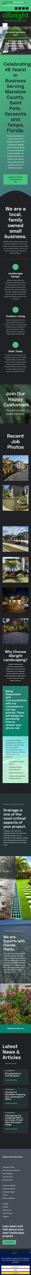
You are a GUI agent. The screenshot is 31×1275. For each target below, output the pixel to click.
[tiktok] (27, 8)
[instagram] (23, 8)
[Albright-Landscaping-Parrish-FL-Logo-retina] (15, 12)
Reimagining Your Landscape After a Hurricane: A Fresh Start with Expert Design (14, 1120)
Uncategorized (10, 1070)
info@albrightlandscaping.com (13, 5)
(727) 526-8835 (18, 2)
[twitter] (19, 8)
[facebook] (16, 8)
